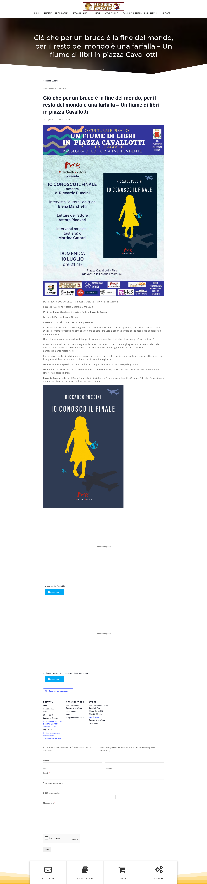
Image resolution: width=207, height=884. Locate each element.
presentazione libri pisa (52, 738)
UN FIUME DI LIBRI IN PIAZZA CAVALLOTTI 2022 (53, 724)
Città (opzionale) (51, 793)
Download (54, 592)
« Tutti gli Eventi (50, 80)
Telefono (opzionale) (53, 783)
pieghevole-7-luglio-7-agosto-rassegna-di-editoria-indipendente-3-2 (67, 673)
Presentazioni (48, 721)
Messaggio (49, 803)
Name (47, 760)
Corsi (97, 13)
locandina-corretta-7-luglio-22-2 (54, 586)
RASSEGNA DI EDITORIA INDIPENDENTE (140, 13)
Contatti (166, 13)
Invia (47, 849)
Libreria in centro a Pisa (56, 13)
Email (46, 773)
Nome (45, 769)
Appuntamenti (111, 13)
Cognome (108, 769)
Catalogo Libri (80, 13)
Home (37, 13)
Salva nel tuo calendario (58, 691)
